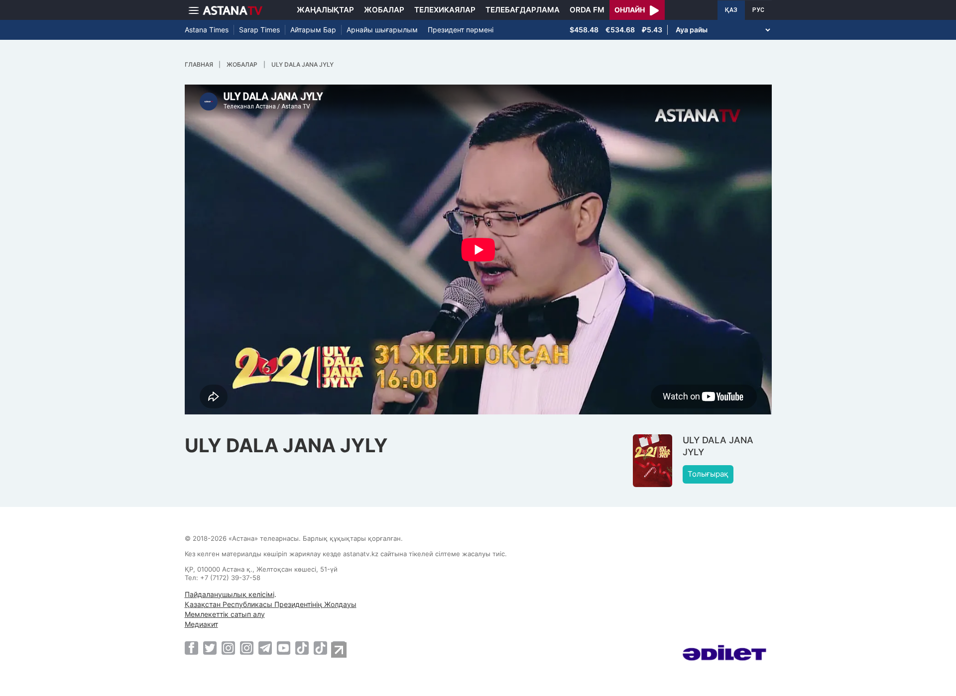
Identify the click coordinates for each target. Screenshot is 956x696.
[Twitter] (210, 647)
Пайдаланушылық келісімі (229, 594)
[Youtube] (283, 647)
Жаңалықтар (325, 9)
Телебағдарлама (522, 9)
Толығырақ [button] (708, 474)
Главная (199, 64)
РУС (758, 9)
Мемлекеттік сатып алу (225, 614)
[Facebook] (191, 647)
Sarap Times (259, 29)
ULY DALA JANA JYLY (302, 64)
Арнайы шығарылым (382, 29)
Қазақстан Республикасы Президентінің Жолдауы (271, 604)
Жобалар (384, 9)
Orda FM (587, 9)
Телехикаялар (445, 9)
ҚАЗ (731, 9)
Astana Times (207, 29)
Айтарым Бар (313, 29)
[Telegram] (265, 647)
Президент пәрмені (460, 29)
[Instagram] (228, 647)
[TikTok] (302, 648)
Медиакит (201, 624)
